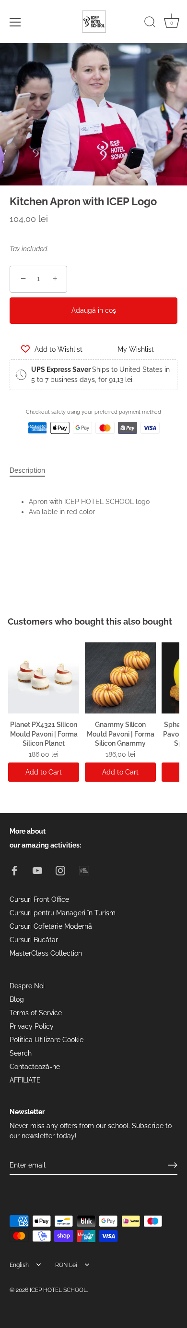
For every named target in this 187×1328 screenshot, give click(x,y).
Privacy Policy (32, 1026)
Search (21, 1053)
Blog (17, 999)
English (19, 1265)
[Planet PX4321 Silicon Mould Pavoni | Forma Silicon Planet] (43, 677)
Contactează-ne (35, 1066)
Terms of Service (36, 1013)
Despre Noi (27, 986)
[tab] (32, 471)
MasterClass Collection (46, 953)
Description (27, 470)
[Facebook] (14, 869)
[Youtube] (37, 869)
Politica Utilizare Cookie (46, 1040)
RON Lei (66, 1265)
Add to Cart (43, 772)
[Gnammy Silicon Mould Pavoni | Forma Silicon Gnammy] (120, 677)
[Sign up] (172, 1165)
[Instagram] (60, 869)
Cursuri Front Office (39, 899)
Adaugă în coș (93, 310)
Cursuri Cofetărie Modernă (51, 926)
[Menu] (15, 22)
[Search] (150, 23)
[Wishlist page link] (20, 449)
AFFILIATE (25, 1080)
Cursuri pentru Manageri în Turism (63, 913)
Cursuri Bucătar (34, 940)
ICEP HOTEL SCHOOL (58, 1290)
